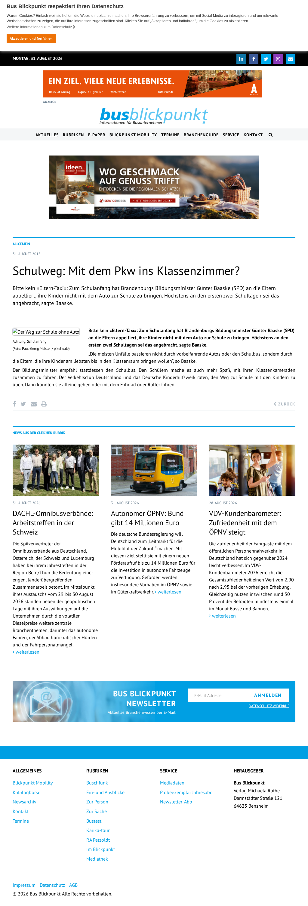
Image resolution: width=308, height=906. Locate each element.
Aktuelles (47, 134)
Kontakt (253, 134)
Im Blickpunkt (100, 849)
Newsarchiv (24, 802)
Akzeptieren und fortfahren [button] (31, 38)
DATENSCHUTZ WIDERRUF (269, 706)
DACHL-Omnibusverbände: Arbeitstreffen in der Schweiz (53, 523)
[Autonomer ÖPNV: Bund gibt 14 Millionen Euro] (154, 470)
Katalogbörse (26, 792)
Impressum (24, 885)
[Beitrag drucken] (44, 404)
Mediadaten (172, 783)
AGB (73, 885)
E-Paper (96, 134)
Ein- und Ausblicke (105, 792)
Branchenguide (201, 134)
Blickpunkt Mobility (133, 134)
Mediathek (97, 859)
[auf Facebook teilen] (15, 404)
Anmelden (268, 695)
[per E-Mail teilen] (33, 404)
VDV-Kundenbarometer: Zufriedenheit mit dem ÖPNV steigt (245, 523)
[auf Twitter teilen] (23, 404)
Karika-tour (97, 830)
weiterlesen (26, 652)
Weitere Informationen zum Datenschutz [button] (40, 27)
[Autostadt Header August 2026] (152, 83)
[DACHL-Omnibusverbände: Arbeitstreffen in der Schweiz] (56, 470)
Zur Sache (96, 811)
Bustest (93, 821)
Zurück (286, 404)
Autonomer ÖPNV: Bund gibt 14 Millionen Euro (147, 518)
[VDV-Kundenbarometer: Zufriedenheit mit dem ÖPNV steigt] (252, 470)
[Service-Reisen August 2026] (154, 187)
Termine (170, 134)
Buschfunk (97, 783)
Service (231, 134)
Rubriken (73, 134)
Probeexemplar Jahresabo (186, 792)
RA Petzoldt (98, 840)
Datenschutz (52, 885)
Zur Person (97, 802)
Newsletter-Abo (176, 802)
